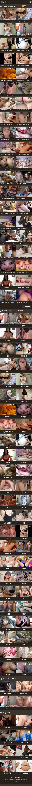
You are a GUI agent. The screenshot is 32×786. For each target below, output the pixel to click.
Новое (19, 6)
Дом (5, 2)
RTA (16, 781)
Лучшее (24, 6)
